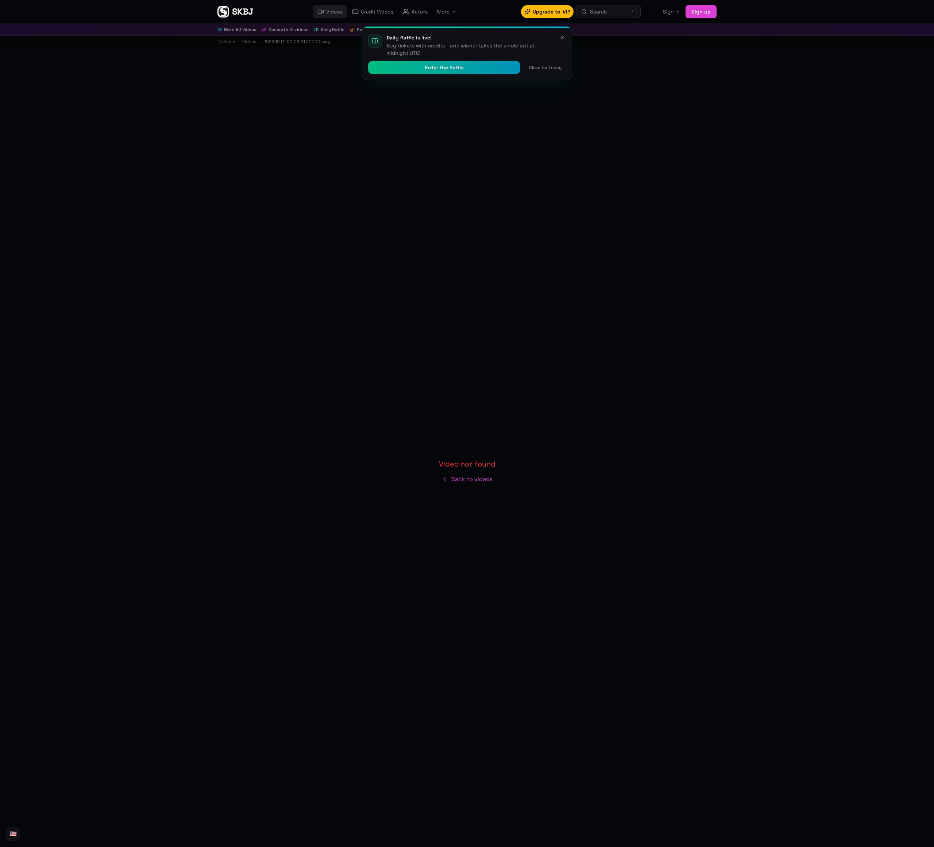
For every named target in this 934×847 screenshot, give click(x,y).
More (443, 11)
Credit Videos (377, 11)
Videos (334, 11)
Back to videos (472, 479)
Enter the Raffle (444, 67)
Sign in (671, 11)
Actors (420, 11)
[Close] (562, 37)
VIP (551, 11)
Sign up (701, 11)
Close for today (545, 67)
